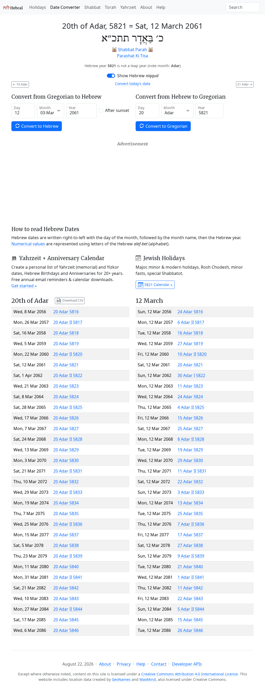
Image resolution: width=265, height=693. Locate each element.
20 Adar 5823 (66, 386)
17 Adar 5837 (190, 535)
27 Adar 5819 (190, 343)
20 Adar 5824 (66, 396)
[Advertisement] (132, 183)
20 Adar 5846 (66, 630)
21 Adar (244, 84)
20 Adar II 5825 (67, 407)
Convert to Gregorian (165, 126)
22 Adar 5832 (190, 481)
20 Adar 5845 (66, 620)
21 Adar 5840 (190, 566)
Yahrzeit (128, 7)
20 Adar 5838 (66, 545)
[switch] (111, 76)
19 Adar (20, 84)
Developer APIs (187, 664)
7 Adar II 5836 (191, 524)
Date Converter (65, 7)
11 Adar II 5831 (192, 471)
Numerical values (28, 244)
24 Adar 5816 (190, 312)
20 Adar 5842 (66, 588)
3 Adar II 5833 (191, 492)
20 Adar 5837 (66, 535)
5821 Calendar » (157, 284)
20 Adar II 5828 (67, 439)
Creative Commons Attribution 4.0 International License (189, 673)
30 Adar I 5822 (191, 375)
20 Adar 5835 (66, 513)
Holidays (37, 7)
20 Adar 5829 (66, 450)
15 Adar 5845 (190, 620)
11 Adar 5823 (190, 386)
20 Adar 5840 (66, 566)
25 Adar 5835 (190, 513)
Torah (110, 7)
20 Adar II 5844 (67, 609)
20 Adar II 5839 (67, 556)
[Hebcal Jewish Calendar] (13, 7)
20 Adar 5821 (66, 365)
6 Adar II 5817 (191, 322)
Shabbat (92, 7)
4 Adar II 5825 (191, 407)
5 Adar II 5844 (191, 609)
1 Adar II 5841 (191, 577)
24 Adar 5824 (190, 396)
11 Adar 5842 (190, 588)
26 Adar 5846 (190, 630)
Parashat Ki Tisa (132, 56)
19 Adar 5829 (190, 450)
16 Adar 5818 (190, 333)
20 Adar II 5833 (67, 492)
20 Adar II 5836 (67, 524)
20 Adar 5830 (66, 460)
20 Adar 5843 (66, 598)
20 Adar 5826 (66, 418)
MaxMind (147, 679)
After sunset (117, 110)
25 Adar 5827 (190, 428)
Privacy (124, 664)
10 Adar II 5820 (192, 354)
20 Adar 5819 (66, 343)
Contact (158, 664)
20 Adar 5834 (66, 503)
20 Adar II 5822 (67, 375)
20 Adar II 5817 (67, 322)
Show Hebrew (137, 75)
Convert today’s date (132, 83)
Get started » (24, 286)
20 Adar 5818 (66, 333)
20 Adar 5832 (66, 481)
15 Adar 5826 (190, 418)
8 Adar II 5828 (191, 439)
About (146, 7)
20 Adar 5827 (66, 428)
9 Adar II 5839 (191, 556)
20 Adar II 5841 (67, 577)
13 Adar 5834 (190, 503)
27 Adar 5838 (190, 545)
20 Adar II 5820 (67, 354)
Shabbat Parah (132, 49)
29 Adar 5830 (190, 460)
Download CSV (72, 300)
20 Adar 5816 (66, 312)
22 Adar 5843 (190, 598)
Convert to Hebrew (39, 126)
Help (160, 7)
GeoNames (121, 679)
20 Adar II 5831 (67, 471)
